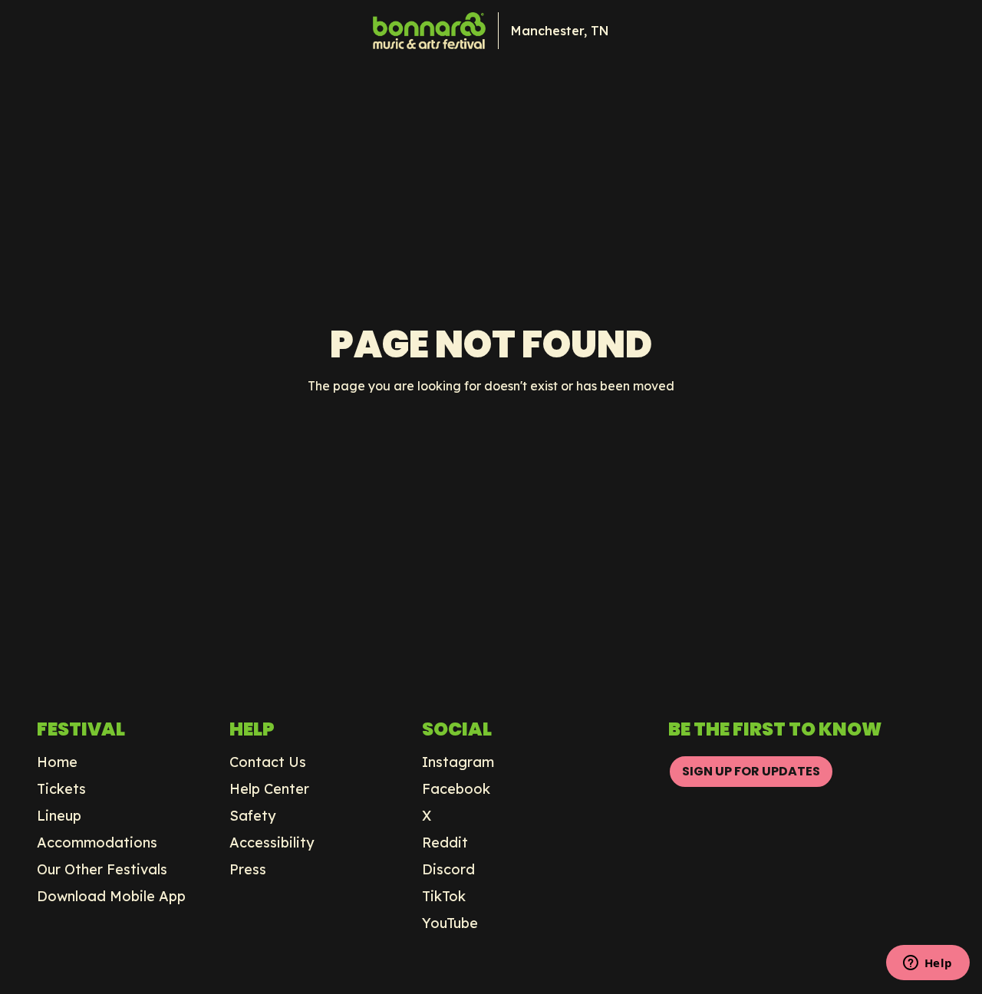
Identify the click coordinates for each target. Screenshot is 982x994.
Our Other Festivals (102, 870)
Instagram (458, 762)
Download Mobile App (111, 896)
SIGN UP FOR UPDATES (751, 771)
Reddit (445, 843)
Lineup (59, 816)
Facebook (456, 789)
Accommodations (97, 843)
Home (57, 762)
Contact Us (267, 762)
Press (247, 870)
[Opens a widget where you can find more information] (927, 964)
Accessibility (272, 843)
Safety (252, 816)
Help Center (269, 789)
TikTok (444, 896)
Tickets (61, 789)
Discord (448, 870)
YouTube (450, 923)
